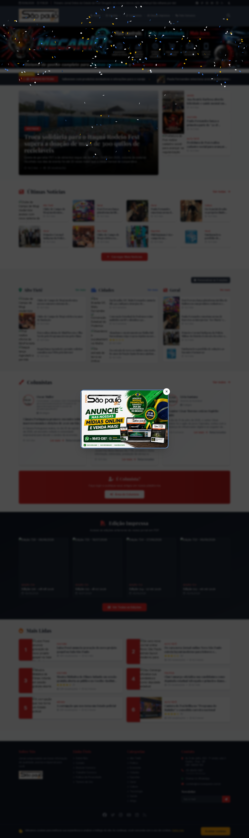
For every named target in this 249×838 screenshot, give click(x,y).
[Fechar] (166, 391)
